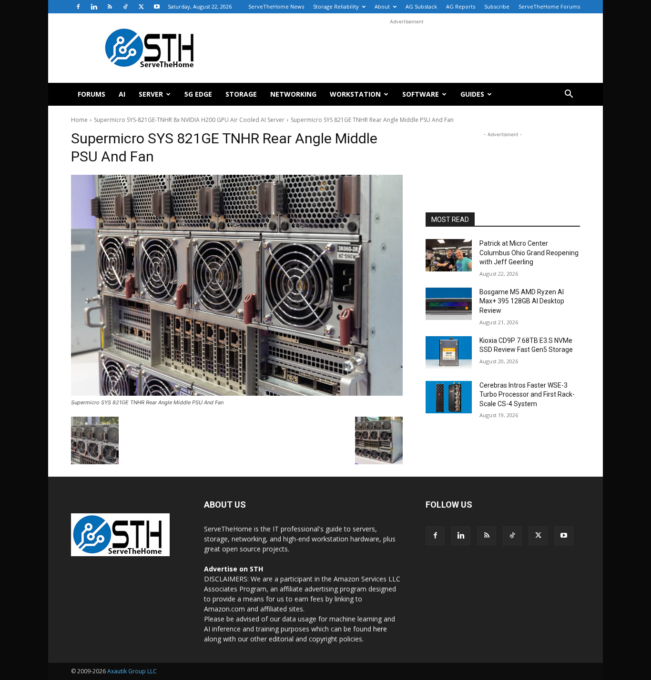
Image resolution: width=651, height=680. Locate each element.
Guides (472, 94)
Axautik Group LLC (132, 671)
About (382, 6)
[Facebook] (78, 6)
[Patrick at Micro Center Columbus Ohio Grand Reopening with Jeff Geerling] (449, 255)
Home (79, 120)
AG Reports (460, 6)
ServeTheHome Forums (549, 6)
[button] (568, 95)
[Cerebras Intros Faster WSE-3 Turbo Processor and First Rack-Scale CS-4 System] (449, 397)
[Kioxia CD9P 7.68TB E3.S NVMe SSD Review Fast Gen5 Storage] (449, 352)
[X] (141, 6)
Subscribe (496, 6)
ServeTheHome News (276, 6)
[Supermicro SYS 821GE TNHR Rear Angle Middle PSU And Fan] (237, 285)
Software (420, 94)
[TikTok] (125, 6)
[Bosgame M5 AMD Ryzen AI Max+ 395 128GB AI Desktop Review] (449, 304)
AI (122, 94)
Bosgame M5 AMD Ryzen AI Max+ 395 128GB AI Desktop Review (521, 301)
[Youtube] (157, 6)
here (380, 628)
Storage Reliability (336, 6)
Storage (241, 94)
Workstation (355, 94)
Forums (91, 94)
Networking (293, 94)
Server (151, 94)
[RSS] (109, 6)
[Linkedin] (94, 6)
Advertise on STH (233, 568)
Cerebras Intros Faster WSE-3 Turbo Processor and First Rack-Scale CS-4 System (527, 394)
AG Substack (421, 6)
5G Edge (198, 94)
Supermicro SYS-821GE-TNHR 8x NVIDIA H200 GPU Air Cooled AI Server (189, 120)
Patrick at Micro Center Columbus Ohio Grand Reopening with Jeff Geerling (529, 253)
